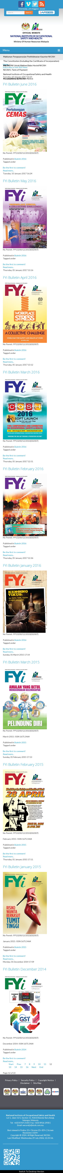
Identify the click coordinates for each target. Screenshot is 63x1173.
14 (16, 1067)
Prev (19, 1064)
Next (34, 1067)
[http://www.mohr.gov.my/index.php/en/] (31, 1091)
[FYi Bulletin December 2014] (25, 1005)
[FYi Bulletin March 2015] (25, 698)
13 (10, 1067)
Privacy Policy (11, 1080)
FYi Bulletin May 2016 (19, 180)
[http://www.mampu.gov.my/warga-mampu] (55, 1091)
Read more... (8, 170)
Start (11, 1064)
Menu (6, 50)
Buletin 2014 (20, 1049)
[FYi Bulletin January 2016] (25, 601)
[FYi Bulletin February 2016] (25, 504)
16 (27, 1067)
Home (5, 64)
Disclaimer (25, 1083)
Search (28, 12)
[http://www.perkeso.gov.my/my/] (47, 1091)
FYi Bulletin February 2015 (23, 764)
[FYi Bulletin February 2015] (25, 800)
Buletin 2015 (20, 742)
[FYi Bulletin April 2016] (25, 312)
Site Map (37, 1083)
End (41, 1067)
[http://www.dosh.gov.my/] (39, 1091)
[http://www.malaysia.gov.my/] (7, 1091)
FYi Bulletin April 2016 (19, 277)
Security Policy (27, 1080)
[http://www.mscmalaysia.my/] (23, 1091)
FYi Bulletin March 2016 (21, 372)
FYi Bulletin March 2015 (21, 662)
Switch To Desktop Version (31, 1171)
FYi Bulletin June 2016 (19, 84)
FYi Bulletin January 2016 (22, 565)
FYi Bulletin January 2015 (22, 866)
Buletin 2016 (20, 159)
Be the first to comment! (14, 167)
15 (21, 1067)
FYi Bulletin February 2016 (23, 468)
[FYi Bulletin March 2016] (25, 408)
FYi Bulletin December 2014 (24, 969)
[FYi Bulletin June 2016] (25, 120)
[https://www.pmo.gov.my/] (15, 1091)
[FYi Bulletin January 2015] (25, 902)
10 (39, 1064)
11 (45, 1064)
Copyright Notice (46, 1080)
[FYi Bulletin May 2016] (25, 217)
